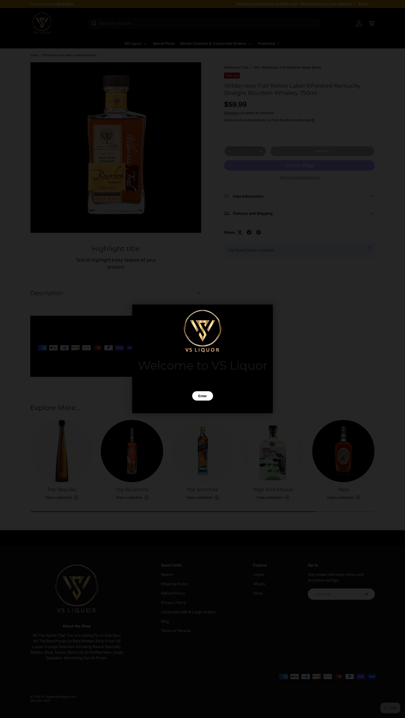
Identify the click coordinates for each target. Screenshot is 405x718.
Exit (202, 407)
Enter (202, 396)
